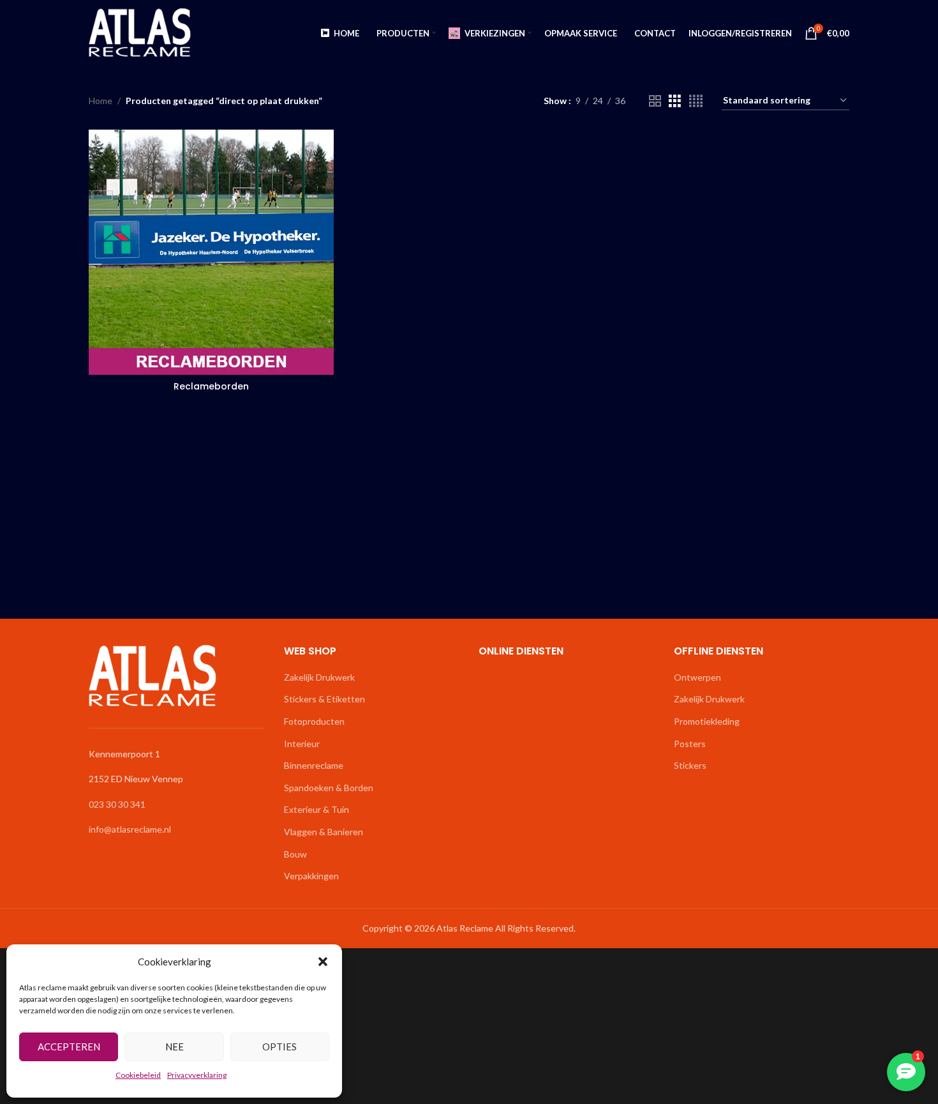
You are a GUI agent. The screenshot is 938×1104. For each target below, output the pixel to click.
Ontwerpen (697, 677)
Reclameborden (211, 386)
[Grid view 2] (655, 101)
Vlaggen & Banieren (323, 831)
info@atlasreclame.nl (130, 829)
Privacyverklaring (197, 1075)
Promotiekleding (707, 721)
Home (100, 100)
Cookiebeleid (138, 1075)
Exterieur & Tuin (316, 809)
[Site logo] (140, 32)
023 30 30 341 (117, 804)
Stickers (690, 765)
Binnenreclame (313, 765)
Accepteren (69, 1046)
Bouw (295, 854)
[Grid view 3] (675, 101)
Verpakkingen (311, 875)
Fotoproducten (314, 721)
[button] (322, 961)
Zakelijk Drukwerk (319, 677)
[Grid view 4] (696, 101)
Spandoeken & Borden (328, 787)
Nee (174, 1046)
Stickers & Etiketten (324, 698)
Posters (690, 743)
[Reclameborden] (211, 252)
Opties (279, 1046)
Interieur (302, 743)
